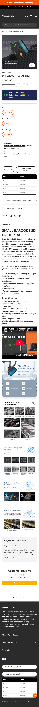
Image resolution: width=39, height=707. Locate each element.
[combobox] (19, 25)
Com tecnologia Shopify (22, 702)
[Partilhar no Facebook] (15, 216)
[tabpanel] (19, 381)
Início (3, 31)
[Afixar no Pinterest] (19, 216)
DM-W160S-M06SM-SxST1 (15, 31)
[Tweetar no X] (11, 216)
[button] (31, 15)
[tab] (6, 224)
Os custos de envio (8, 84)
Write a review (19, 583)
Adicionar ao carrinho (26, 169)
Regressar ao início (19, 598)
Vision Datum (6, 72)
